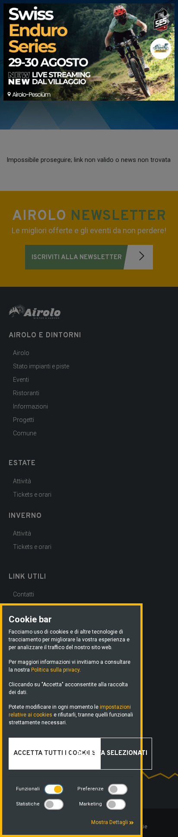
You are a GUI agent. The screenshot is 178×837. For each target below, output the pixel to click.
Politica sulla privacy (55, 670)
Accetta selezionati (111, 753)
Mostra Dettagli (110, 822)
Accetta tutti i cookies (54, 753)
